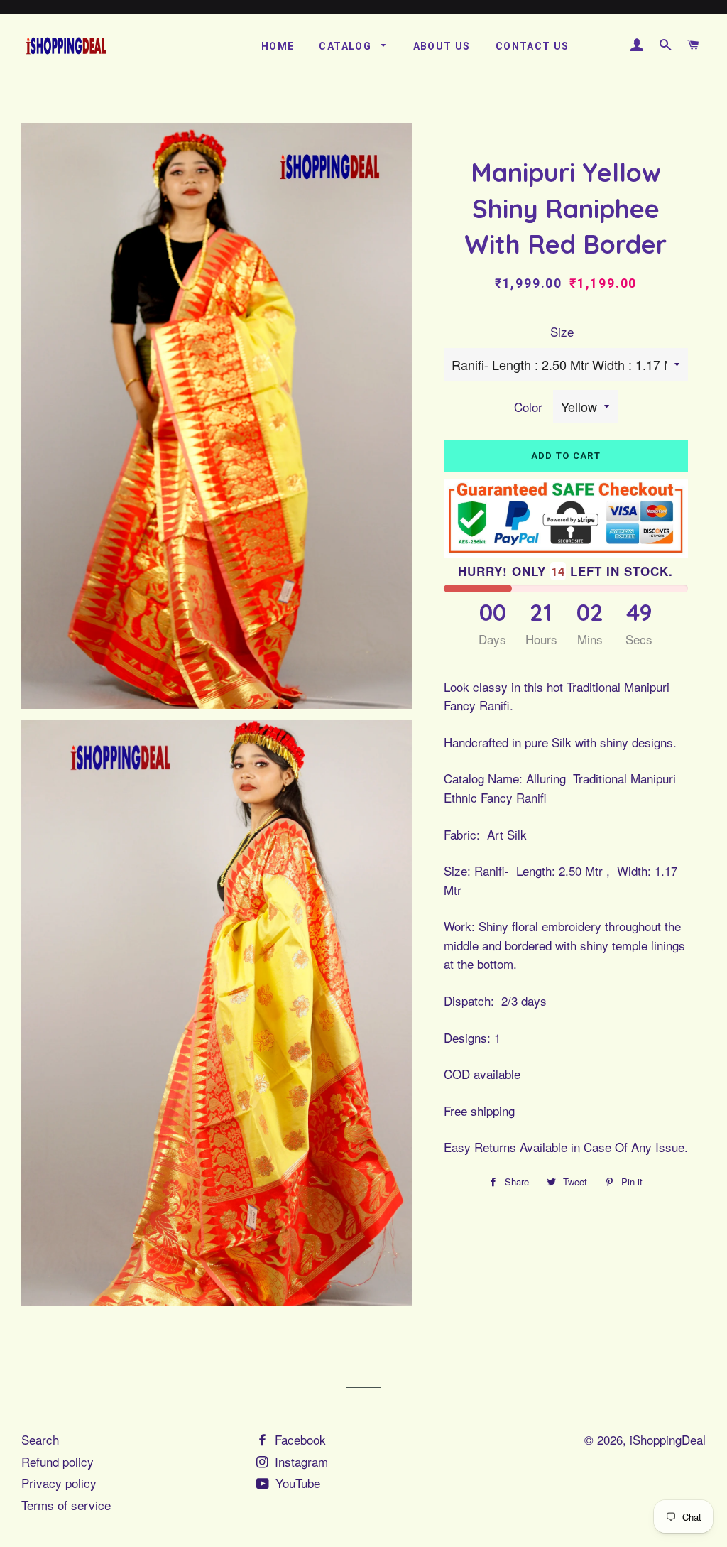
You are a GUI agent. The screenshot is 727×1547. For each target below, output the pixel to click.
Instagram (299, 1461)
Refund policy (57, 1461)
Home (278, 46)
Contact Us (532, 46)
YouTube (296, 1483)
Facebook (298, 1439)
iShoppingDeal (668, 1439)
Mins (590, 639)
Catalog (346, 46)
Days (492, 639)
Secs (638, 639)
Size (562, 331)
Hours (541, 639)
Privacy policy (59, 1483)
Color (528, 407)
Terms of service (66, 1505)
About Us (442, 46)
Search (40, 1439)
